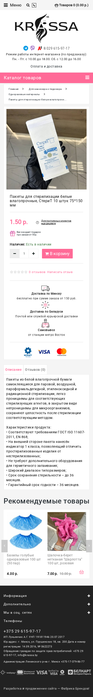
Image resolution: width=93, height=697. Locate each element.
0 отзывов (37, 272)
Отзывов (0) (35, 369)
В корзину (60, 253)
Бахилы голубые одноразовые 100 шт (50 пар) (24, 559)
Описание (13, 369)
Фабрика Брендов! (75, 688)
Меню (15, 5)
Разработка (12, 688)
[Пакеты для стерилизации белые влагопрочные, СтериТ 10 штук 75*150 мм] (46, 149)
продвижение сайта (41, 688)
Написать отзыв (59, 272)
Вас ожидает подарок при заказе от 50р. (29, 233)
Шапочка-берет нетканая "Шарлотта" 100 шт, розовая (65, 559)
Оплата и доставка (46, 66)
